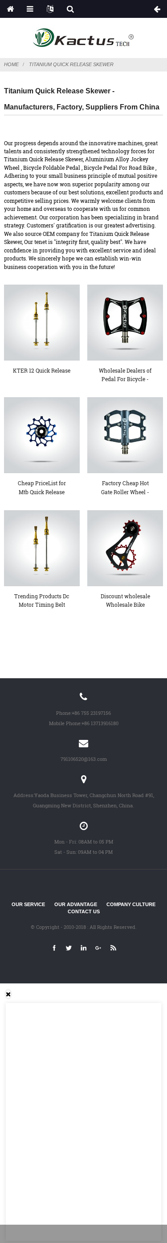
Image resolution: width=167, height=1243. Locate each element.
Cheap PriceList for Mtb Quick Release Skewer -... (42, 487)
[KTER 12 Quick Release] (42, 323)
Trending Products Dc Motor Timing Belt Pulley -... (41, 600)
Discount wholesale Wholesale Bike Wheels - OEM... (125, 600)
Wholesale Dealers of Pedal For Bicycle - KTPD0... (125, 375)
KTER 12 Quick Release (41, 370)
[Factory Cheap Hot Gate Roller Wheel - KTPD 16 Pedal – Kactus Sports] (125, 435)
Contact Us (84, 911)
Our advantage (75, 904)
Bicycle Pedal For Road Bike (119, 167)
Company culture (130, 904)
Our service (28, 904)
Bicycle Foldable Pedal (51, 167)
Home (11, 64)
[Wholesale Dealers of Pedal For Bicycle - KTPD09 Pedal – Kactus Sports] (125, 323)
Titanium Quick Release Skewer (71, 64)
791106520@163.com (84, 759)
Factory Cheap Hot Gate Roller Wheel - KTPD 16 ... (125, 487)
